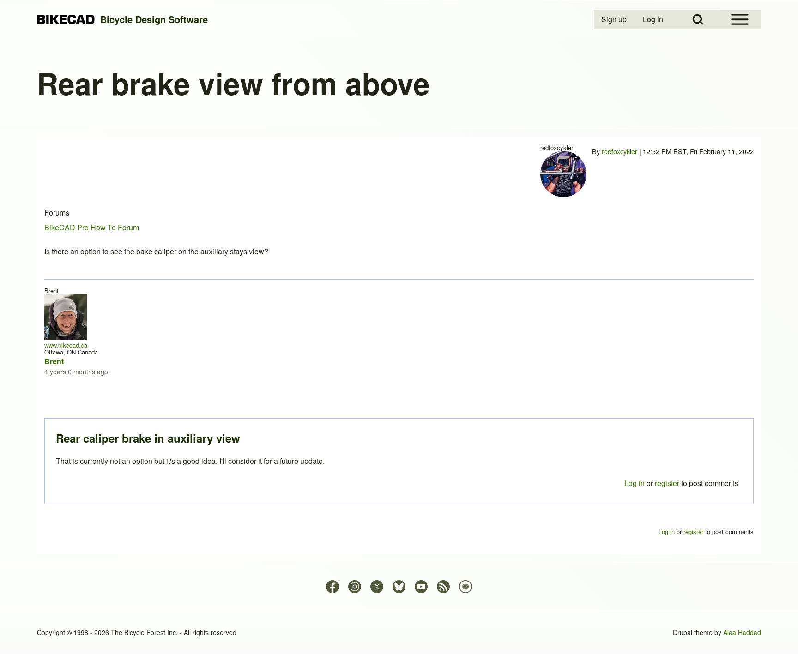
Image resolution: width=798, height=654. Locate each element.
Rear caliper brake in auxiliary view (148, 438)
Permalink (399, 327)
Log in (634, 483)
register (667, 483)
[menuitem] (614, 19)
